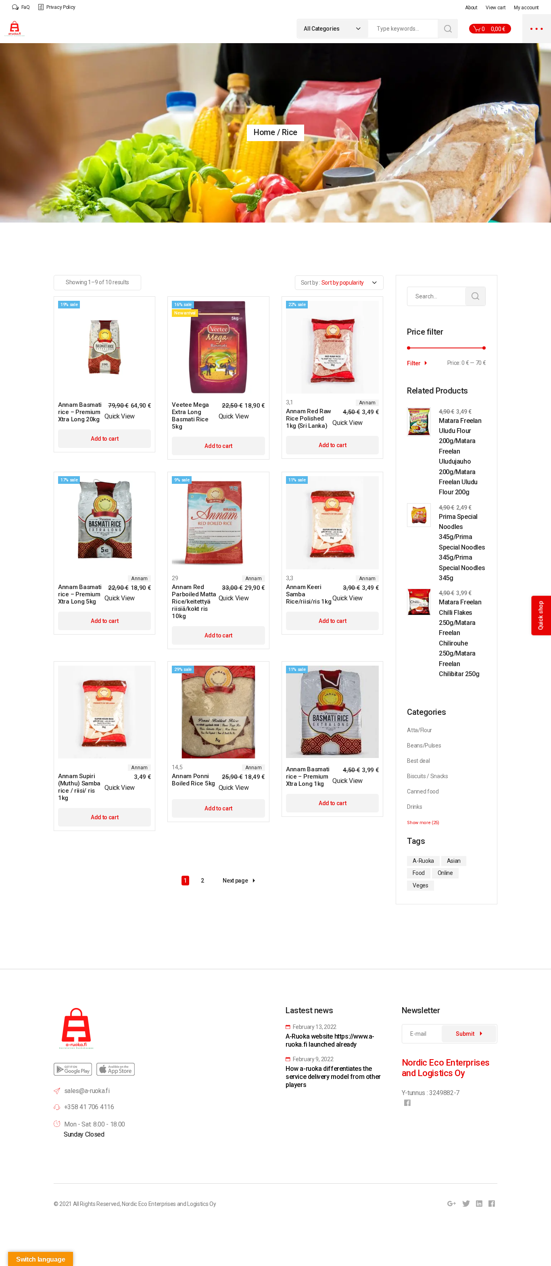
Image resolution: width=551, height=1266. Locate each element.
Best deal (418, 761)
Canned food (422, 791)
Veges (420, 885)
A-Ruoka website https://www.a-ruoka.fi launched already (330, 1040)
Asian (454, 861)
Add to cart (104, 438)
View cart (495, 7)
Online (445, 873)
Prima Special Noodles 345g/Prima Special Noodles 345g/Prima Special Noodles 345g (462, 547)
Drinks (414, 807)
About (471, 7)
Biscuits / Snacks (427, 776)
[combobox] (333, 28)
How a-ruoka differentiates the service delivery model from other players (333, 1077)
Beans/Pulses (424, 745)
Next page (235, 881)
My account (526, 7)
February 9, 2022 (312, 1059)
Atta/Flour (419, 730)
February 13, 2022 (314, 1027)
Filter (414, 363)
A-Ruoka (423, 861)
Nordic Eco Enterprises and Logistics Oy (169, 1204)
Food (419, 873)
